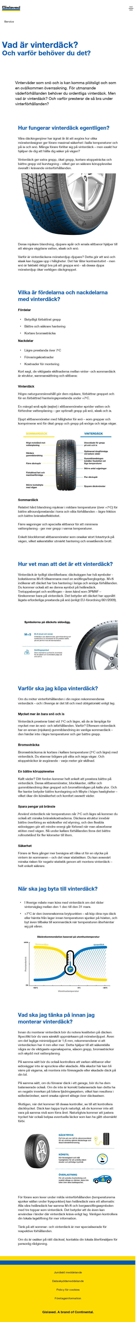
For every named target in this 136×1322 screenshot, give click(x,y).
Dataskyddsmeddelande (68, 1281)
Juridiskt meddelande (68, 1272)
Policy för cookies (68, 1289)
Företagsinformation (68, 1298)
